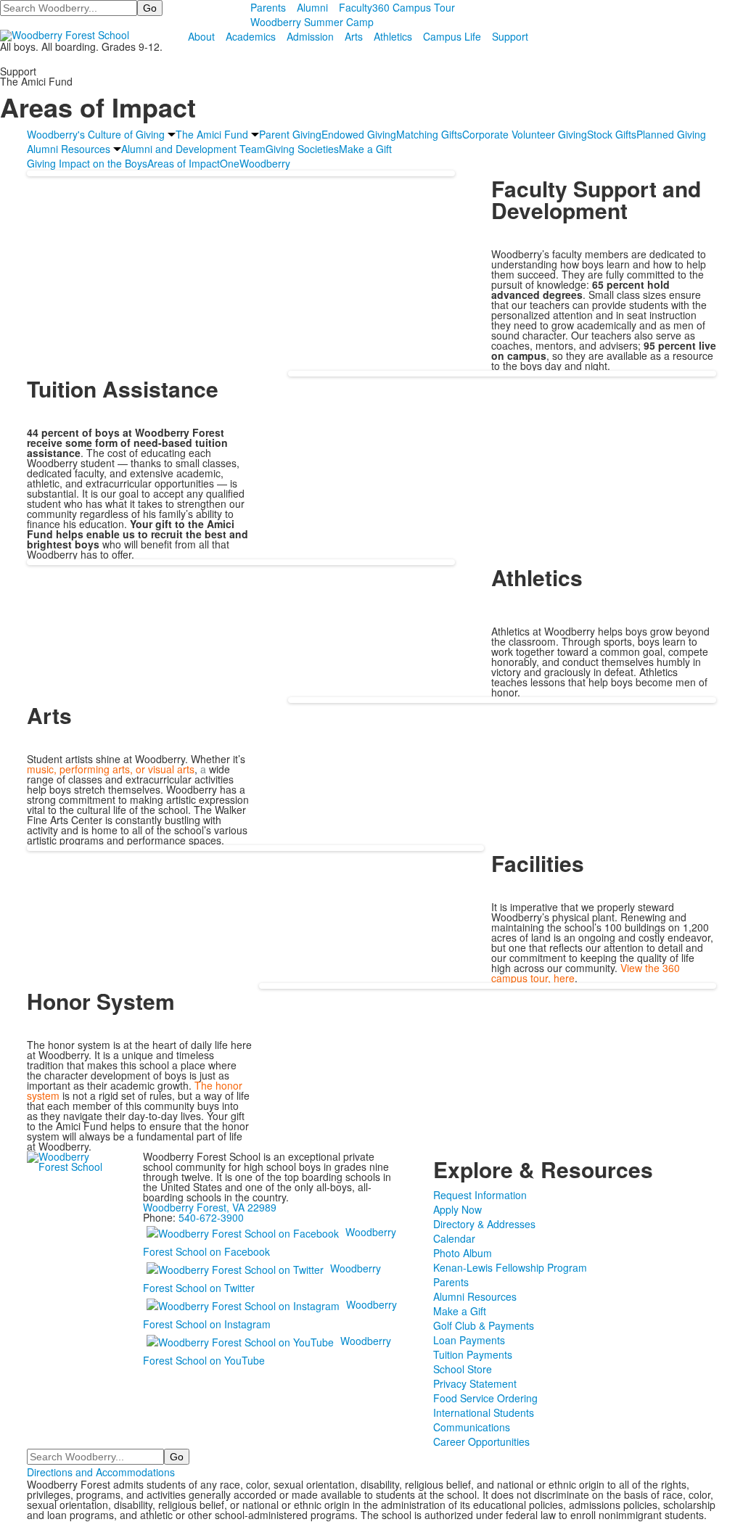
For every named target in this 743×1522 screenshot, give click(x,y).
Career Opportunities (481, 1441)
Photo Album (462, 1253)
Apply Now (457, 1209)
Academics (251, 36)
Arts (354, 36)
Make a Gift (365, 148)
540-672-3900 (211, 1217)
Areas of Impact (183, 163)
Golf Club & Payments (483, 1325)
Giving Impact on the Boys (87, 163)
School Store (462, 1369)
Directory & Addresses (484, 1224)
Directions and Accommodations (101, 1472)
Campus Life (452, 36)
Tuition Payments (472, 1354)
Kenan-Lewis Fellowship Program (510, 1267)
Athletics (393, 36)
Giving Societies (302, 148)
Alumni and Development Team (193, 148)
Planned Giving (671, 134)
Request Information (480, 1195)
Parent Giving (290, 134)
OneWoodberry (255, 163)
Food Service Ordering (485, 1398)
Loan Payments (469, 1340)
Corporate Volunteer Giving (524, 134)
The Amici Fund (212, 134)
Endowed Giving (358, 134)
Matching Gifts (429, 134)
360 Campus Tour (413, 7)
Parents (268, 7)
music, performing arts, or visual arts (112, 769)
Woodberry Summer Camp (312, 22)
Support (510, 36)
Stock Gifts (611, 134)
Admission (310, 36)
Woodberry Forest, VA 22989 (209, 1207)
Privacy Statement (475, 1383)
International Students (483, 1412)
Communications (471, 1427)
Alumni (312, 7)
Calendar (454, 1238)
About (201, 36)
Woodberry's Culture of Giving (96, 134)
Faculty (355, 7)
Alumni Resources (68, 148)
